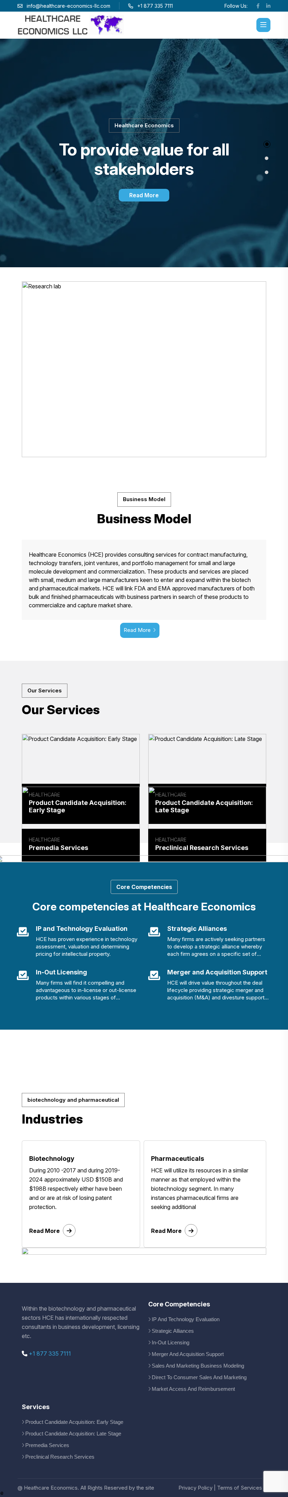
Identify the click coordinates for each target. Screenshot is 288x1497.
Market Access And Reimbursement (193, 1389)
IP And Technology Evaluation (186, 1319)
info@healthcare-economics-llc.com (68, 6)
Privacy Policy (195, 1487)
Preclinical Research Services (59, 1457)
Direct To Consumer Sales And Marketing (199, 1377)
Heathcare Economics (51, 1487)
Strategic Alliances (173, 1331)
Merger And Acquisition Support (188, 1354)
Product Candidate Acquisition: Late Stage (73, 1434)
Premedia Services (47, 1445)
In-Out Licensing (170, 1342)
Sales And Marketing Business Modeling (198, 1366)
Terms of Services (239, 1487)
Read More (144, 195)
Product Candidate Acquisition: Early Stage (74, 1422)
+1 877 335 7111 (49, 1353)
